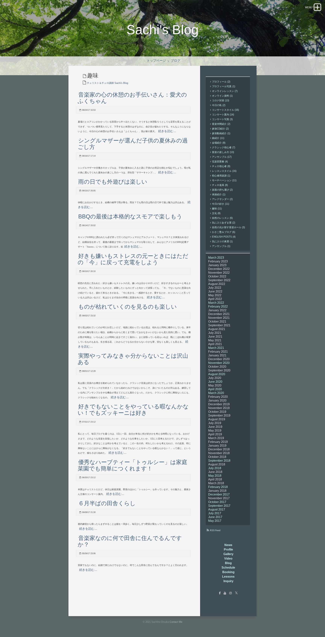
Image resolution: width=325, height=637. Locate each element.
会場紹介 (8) (218, 142)
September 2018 (219, 460)
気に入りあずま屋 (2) (223, 222)
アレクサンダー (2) (222, 199)
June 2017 (215, 517)
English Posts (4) (223, 236)
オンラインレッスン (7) (225, 91)
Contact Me (176, 621)
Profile (228, 549)
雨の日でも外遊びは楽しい (112, 182)
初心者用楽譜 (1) (221, 175)
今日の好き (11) (220, 203)
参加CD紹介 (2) (220, 128)
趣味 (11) (217, 208)
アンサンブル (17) (222, 156)
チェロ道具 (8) (220, 185)
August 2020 (216, 374)
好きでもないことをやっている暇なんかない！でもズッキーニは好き (133, 409)
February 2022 (218, 306)
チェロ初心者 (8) (221, 166)
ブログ (175, 60)
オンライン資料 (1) (222, 95)
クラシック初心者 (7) (223, 147)
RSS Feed (215, 530)
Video (228, 558)
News (228, 545)
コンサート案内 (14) (223, 114)
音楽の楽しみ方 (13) (223, 152)
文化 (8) (216, 213)
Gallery (228, 554)
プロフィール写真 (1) (223, 86)
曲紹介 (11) (218, 138)
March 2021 (216, 347)
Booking (228, 572)
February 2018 (218, 487)
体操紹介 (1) (218, 194)
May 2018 (214, 475)
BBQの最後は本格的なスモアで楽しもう (130, 216)
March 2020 (216, 393)
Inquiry (228, 581)
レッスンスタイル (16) (224, 171)
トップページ (156, 60)
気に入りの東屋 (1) (222, 241)
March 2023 (216, 257)
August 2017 (216, 509)
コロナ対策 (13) (220, 100)
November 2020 (219, 362)
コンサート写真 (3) (222, 119)
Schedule (228, 567)
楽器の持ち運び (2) (222, 189)
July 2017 (214, 513)
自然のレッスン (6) (222, 218)
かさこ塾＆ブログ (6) (223, 232)
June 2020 (215, 381)
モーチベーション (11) (224, 180)
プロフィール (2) (221, 81)
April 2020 (215, 389)
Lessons (228, 576)
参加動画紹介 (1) (221, 133)
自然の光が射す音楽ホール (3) (228, 227)
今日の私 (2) (218, 105)
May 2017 (214, 520)
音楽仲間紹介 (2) (221, 124)
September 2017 (219, 505)
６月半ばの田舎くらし (107, 503)
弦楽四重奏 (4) (220, 161)
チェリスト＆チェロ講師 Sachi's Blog (107, 83)
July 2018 (214, 468)
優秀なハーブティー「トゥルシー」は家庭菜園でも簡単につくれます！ (132, 465)
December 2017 (219, 494)
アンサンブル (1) (221, 246)
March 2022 (216, 302)
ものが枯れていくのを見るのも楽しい (127, 307)
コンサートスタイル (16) (225, 109)
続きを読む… (167, 131)
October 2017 (217, 502)
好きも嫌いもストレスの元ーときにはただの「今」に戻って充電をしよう (133, 259)
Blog (228, 563)
